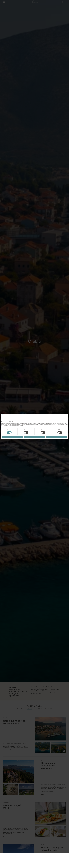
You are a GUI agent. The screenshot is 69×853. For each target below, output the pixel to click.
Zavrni (12, 437)
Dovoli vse (57, 437)
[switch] (26, 432)
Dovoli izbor (34, 437)
